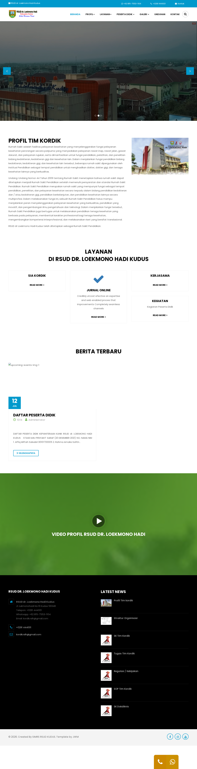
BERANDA (75, 14)
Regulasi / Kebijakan (126, 671)
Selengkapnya (26, 453)
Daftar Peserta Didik (34, 415)
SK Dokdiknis (121, 706)
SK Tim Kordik (122, 635)
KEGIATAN (160, 301)
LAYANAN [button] (105, 14)
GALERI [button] (144, 14)
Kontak (180, 3)
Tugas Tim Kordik (124, 653)
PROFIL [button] (89, 14)
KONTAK (175, 14)
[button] (7, 71)
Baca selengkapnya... (118, 82)
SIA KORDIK (37, 275)
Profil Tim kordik (123, 600)
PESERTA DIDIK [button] (125, 14)
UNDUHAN (159, 14)
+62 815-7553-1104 (132, 3)
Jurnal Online (99, 290)
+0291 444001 (159, 3)
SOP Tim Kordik (123, 688)
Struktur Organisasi (126, 618)
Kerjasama (160, 275)
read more (36, 285)
